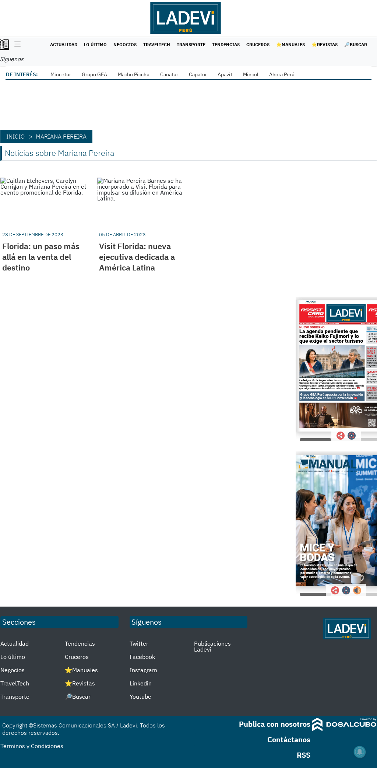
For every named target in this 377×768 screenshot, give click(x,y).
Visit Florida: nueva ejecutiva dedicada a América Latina (137, 257)
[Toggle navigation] (15, 44)
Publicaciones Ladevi (212, 646)
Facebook (142, 656)
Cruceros (257, 44)
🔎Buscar (355, 44)
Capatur (198, 74)
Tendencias (226, 44)
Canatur (169, 74)
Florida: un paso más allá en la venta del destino (41, 257)
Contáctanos (288, 739)
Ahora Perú (282, 74)
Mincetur (60, 74)
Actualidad (63, 44)
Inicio (15, 136)
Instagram (143, 670)
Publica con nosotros (274, 724)
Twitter (139, 643)
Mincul (250, 74)
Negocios (125, 44)
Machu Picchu (133, 74)
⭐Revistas (324, 44)
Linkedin (141, 683)
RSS (303, 755)
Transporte (191, 44)
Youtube (140, 696)
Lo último (95, 44)
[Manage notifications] (360, 752)
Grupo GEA (94, 74)
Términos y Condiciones (31, 746)
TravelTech (156, 44)
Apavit (225, 74)
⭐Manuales (290, 44)
